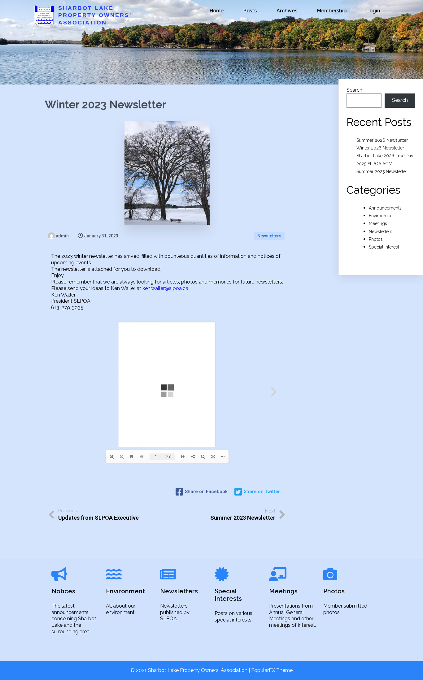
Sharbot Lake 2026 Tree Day (384, 155)
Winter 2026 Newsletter (380, 147)
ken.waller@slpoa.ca (165, 288)
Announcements (385, 208)
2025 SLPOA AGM (374, 163)
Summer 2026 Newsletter (382, 140)
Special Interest (384, 247)
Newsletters (269, 235)
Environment (381, 215)
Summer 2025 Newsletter (381, 171)
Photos (376, 239)
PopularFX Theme (272, 670)
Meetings (378, 223)
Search (354, 90)
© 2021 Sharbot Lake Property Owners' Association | (190, 670)
